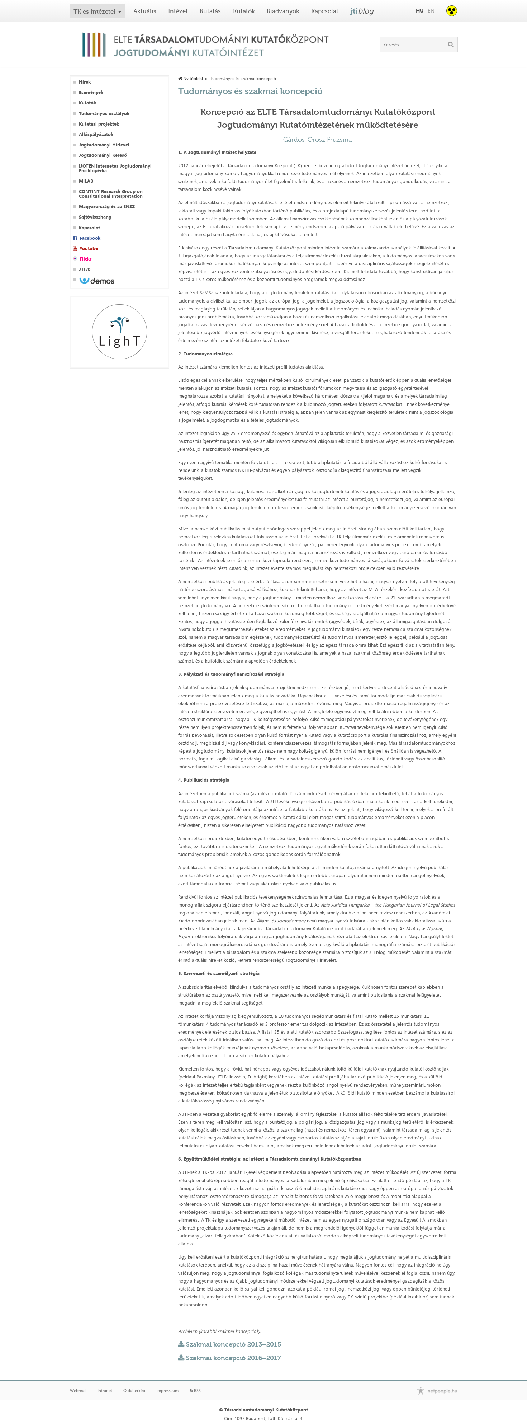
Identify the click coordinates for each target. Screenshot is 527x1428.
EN (431, 10)
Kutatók (244, 11)
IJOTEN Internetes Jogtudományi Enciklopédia (115, 168)
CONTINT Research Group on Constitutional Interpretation (111, 193)
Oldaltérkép (134, 1391)
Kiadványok (283, 11)
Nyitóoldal (192, 78)
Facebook (90, 238)
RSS (197, 1391)
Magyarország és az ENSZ (107, 206)
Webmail (78, 1391)
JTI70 (84, 269)
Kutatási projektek (99, 124)
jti (362, 10)
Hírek (85, 82)
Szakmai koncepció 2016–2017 (233, 1358)
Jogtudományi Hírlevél (104, 144)
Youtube (89, 248)
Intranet (105, 1391)
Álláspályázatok (96, 134)
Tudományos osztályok (104, 113)
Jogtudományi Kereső (103, 155)
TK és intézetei (94, 11)
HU (420, 10)
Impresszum (167, 1391)
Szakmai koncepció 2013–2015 (233, 1344)
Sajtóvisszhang (95, 217)
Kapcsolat (324, 11)
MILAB (86, 181)
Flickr (85, 259)
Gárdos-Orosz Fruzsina (317, 140)
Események (91, 92)
